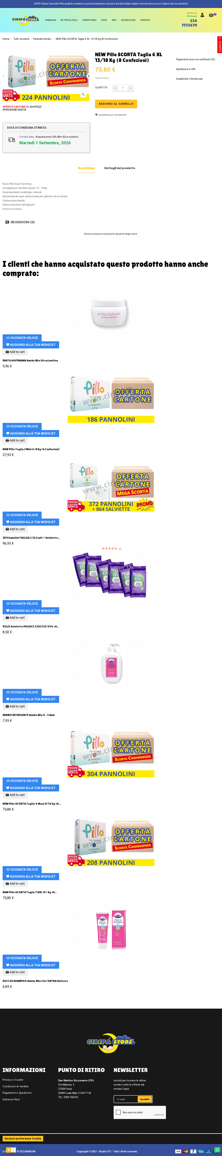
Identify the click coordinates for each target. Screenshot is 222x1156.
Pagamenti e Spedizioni (17, 1092)
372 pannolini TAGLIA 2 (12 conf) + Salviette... (31, 537)
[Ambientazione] (202, 15)
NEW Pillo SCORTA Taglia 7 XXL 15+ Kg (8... (30, 892)
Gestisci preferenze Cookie (23, 1138)
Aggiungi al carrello (116, 103)
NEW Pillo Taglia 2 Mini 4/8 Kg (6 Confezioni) (31, 449)
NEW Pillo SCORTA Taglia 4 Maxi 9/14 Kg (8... (32, 803)
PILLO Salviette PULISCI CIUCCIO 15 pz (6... (31, 626)
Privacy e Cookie (13, 1079)
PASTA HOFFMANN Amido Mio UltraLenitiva (30, 360)
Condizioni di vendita (15, 1086)
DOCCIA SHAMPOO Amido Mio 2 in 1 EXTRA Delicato (35, 981)
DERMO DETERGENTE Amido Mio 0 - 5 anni (29, 715)
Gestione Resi (11, 1099)
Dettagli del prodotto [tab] (119, 168)
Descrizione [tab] (86, 168)
